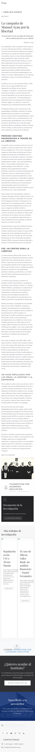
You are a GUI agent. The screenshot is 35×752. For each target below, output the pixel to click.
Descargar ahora (13, 518)
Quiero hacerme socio (16, 683)
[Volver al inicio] (9, 3)
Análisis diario (12, 12)
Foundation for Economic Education (19, 650)
